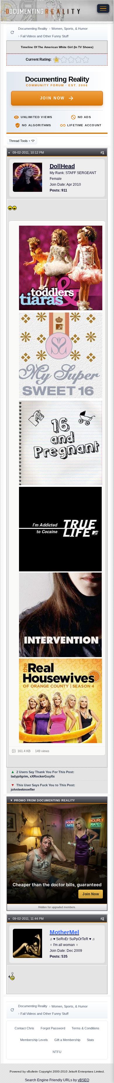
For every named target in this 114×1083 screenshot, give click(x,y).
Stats (90, 1040)
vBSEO (83, 1080)
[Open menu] (103, 8)
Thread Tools (19, 141)
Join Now (52, 98)
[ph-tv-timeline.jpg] (61, 484)
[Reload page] (12, 32)
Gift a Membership (67, 1040)
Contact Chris (24, 1028)
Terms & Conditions (85, 1028)
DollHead (62, 166)
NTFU (57, 1052)
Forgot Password (53, 1028)
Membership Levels (34, 1040)
